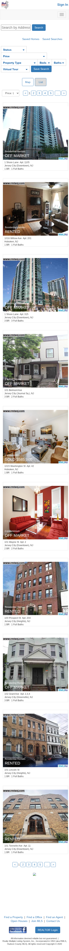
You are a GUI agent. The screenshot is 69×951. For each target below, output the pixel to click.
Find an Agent (54, 917)
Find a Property (13, 917)
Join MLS (37, 921)
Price (6, 56)
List (40, 82)
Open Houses (19, 921)
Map (27, 82)
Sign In (62, 5)
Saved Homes (30, 39)
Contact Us (53, 921)
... (58, 93)
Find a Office (34, 917)
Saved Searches (52, 39)
